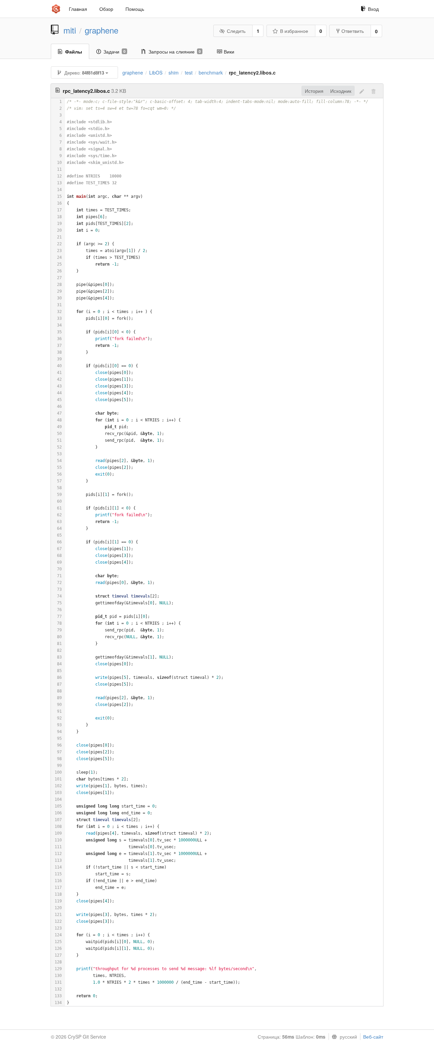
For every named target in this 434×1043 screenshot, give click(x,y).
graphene (101, 30)
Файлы (73, 51)
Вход (373, 8)
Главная (78, 8)
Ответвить (352, 30)
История (314, 90)
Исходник (340, 90)
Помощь (134, 8)
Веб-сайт (373, 1036)
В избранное (294, 30)
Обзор (106, 8)
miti (69, 30)
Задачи (114, 51)
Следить (236, 30)
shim (174, 72)
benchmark (211, 72)
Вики (229, 51)
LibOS (155, 72)
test (189, 72)
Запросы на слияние (175, 51)
